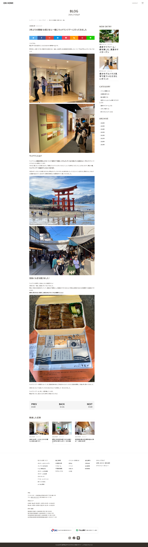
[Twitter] (33, 38)
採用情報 (87, 468)
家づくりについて (105, 112)
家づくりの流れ (42, 481)
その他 (70, 471)
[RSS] (74, 38)
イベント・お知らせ (74, 460)
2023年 (103, 132)
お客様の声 (104, 94)
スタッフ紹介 (104, 109)
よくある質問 (41, 484)
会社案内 (87, 460)
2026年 (103, 123)
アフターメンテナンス (43, 479)
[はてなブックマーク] (58, 38)
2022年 (103, 135)
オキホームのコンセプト (44, 463)
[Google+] (50, 38)
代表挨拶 (87, 463)
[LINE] (90, 38)
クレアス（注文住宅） (43, 466)
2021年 (103, 138)
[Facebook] (41, 38)
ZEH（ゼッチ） (41, 476)
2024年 (103, 129)
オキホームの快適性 (43, 471)
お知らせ (71, 468)
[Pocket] (66, 38)
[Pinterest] (82, 38)
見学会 (70, 463)
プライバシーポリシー (102, 466)
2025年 (103, 126)
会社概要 (87, 466)
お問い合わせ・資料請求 (103, 463)
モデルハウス (59, 471)
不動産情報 (59, 468)
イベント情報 (104, 91)
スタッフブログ (100, 460)
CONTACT (135, 3)
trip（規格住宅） (42, 468)
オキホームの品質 (42, 474)
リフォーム (58, 466)
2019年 (103, 145)
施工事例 (103, 97)
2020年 (103, 141)
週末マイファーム (105, 106)
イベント (71, 466)
